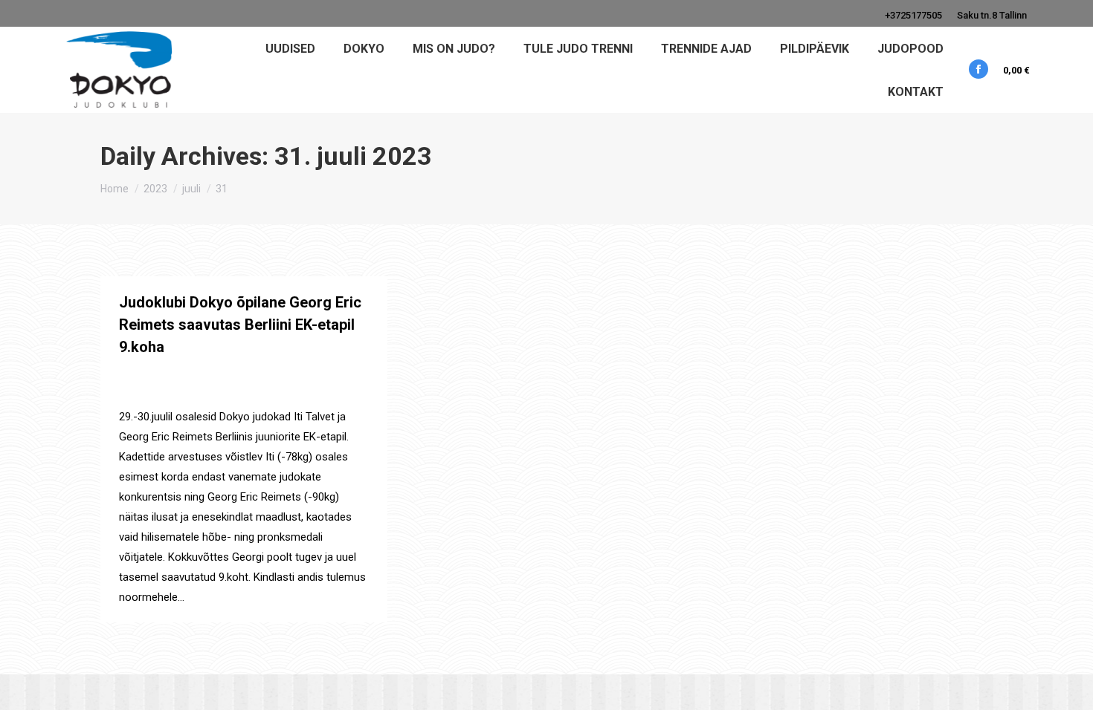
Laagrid (135, 374)
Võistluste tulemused (305, 374)
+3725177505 (913, 15)
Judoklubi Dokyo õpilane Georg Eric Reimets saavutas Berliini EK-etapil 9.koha (240, 324)
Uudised (237, 374)
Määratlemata (185, 374)
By (151, 391)
